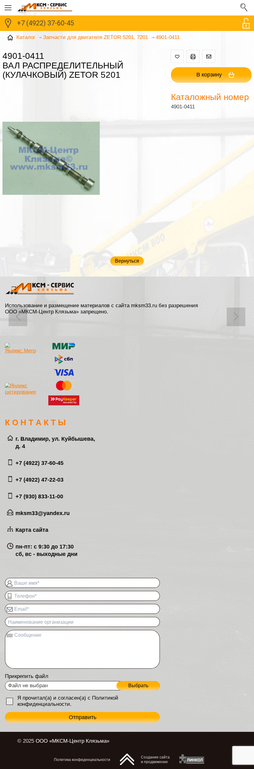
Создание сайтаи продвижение (155, 759)
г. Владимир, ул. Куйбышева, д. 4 (55, 442)
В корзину (209, 75)
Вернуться (127, 261)
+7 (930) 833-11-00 (39, 496)
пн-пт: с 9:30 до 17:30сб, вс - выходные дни (46, 550)
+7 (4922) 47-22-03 (39, 480)
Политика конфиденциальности (82, 760)
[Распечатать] (193, 56)
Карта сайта (31, 530)
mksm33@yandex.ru (42, 513)
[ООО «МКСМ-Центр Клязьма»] (127, 7)
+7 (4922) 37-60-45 (45, 23)
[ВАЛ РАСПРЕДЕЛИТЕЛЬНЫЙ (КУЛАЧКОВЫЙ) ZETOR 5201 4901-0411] (51, 159)
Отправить (82, 717)
